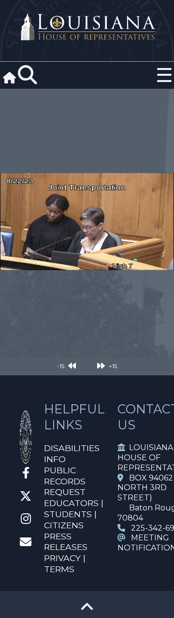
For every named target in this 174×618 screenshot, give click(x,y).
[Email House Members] (25, 543)
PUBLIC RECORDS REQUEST (65, 481)
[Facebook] (25, 474)
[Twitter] (25, 497)
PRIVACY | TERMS (65, 563)
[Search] (27, 75)
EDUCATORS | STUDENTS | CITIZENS (73, 514)
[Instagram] (26, 520)
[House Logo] (87, 27)
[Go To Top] (87, 610)
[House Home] (25, 460)
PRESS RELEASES (65, 541)
